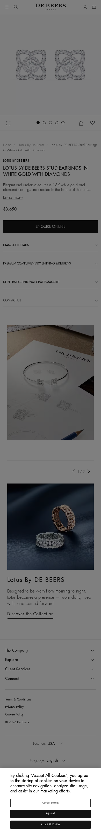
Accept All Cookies (50, 824)
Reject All (50, 814)
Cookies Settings (50, 803)
